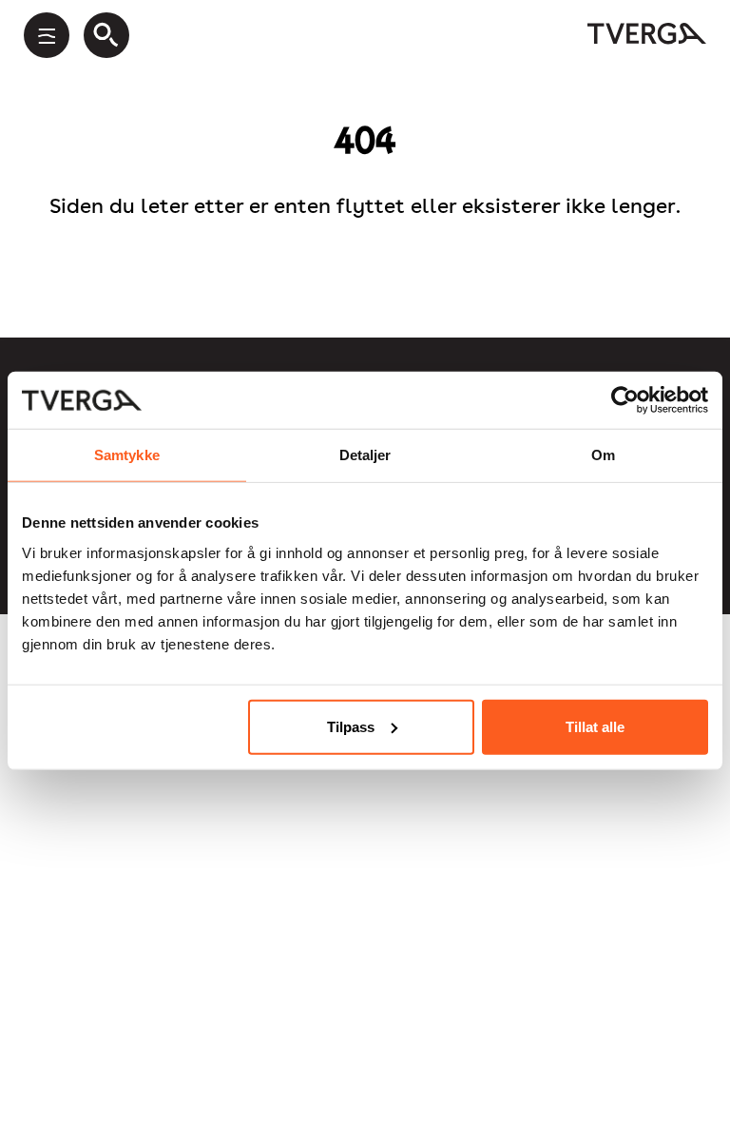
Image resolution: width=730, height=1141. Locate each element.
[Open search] (106, 35)
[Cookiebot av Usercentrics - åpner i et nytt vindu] (625, 400)
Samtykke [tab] (127, 455)
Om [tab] (603, 455)
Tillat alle (595, 726)
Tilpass (351, 726)
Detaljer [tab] (365, 455)
